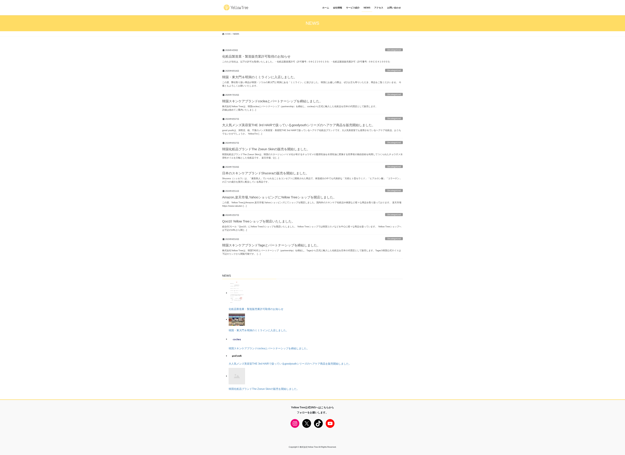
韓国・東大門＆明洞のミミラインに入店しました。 (259, 77)
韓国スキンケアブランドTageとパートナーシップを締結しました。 (271, 245)
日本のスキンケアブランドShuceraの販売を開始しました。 (265, 173)
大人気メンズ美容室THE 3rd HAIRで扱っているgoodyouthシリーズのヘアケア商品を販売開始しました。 (298, 125)
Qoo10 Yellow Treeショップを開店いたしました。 (258, 221)
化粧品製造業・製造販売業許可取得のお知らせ (256, 56)
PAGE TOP (608, 438)
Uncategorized (394, 50)
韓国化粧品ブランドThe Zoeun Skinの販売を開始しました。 (266, 149)
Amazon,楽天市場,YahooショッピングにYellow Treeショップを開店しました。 (279, 197)
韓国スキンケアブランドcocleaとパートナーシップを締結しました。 (272, 101)
